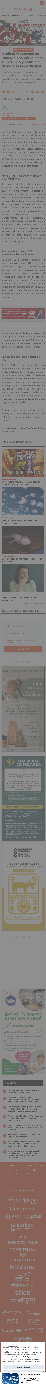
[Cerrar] (44, 1372)
